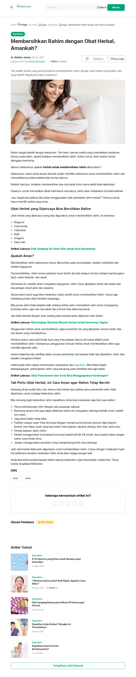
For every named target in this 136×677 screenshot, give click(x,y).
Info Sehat (32, 25)
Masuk (116, 7)
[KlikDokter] (30, 7)
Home (13, 25)
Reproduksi (53, 25)
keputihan (80, 365)
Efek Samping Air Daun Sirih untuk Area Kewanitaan (63, 248)
